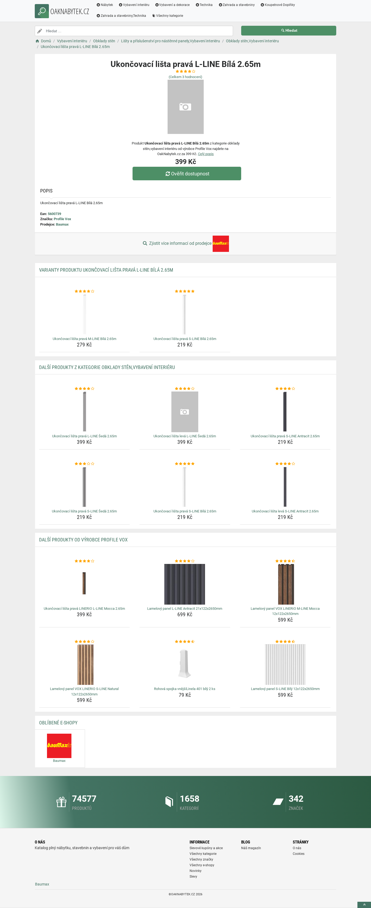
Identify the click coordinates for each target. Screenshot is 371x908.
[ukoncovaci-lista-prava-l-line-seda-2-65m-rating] (84, 389)
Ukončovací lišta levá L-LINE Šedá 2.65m (184, 436)
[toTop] (364, 905)
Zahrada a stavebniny (239, 5)
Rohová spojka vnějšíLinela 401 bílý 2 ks (184, 689)
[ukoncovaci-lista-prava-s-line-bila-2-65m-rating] (185, 291)
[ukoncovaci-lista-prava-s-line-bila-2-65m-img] (185, 314)
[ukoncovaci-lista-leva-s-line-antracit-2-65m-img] (285, 487)
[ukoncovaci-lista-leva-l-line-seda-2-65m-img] (185, 412)
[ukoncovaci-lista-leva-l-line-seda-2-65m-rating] (185, 389)
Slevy (193, 876)
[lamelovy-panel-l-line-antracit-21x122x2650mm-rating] (185, 561)
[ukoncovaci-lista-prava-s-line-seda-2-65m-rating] (84, 464)
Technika (206, 5)
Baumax (62, 224)
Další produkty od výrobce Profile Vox (83, 540)
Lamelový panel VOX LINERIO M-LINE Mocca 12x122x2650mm (285, 611)
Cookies (298, 854)
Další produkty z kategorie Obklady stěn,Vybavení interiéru (107, 367)
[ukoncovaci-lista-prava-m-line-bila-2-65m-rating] (84, 291)
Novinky (196, 871)
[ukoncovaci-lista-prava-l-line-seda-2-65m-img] (84, 412)
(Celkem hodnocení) (185, 77)
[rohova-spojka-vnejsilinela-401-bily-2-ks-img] (185, 664)
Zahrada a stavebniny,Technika (123, 16)
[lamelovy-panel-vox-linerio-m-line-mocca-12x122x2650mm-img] (285, 584)
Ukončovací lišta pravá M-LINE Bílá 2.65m (84, 339)
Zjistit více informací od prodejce (180, 243)
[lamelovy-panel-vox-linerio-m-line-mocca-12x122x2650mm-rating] (285, 561)
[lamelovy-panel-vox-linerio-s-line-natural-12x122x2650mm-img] (84, 664)
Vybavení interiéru (136, 5)
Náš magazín (251, 848)
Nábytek (107, 5)
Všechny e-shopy (202, 865)
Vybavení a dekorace (174, 5)
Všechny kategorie (169, 16)
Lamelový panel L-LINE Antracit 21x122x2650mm (184, 609)
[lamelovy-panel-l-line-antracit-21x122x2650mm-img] (185, 584)
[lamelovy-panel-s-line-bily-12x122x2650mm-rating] (285, 641)
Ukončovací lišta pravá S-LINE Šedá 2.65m (84, 511)
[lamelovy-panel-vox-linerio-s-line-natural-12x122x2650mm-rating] (84, 641)
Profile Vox (62, 219)
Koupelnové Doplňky (280, 5)
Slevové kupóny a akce (206, 848)
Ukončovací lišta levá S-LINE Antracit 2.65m (285, 511)
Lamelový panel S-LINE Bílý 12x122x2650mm (285, 689)
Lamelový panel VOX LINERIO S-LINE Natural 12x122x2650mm (84, 691)
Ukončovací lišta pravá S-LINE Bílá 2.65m (184, 339)
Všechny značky (201, 859)
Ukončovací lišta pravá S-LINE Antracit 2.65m (285, 436)
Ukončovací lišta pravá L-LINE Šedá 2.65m (84, 436)
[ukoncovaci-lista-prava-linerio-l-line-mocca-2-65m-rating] (84, 561)
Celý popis (206, 154)
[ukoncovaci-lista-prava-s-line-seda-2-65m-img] (84, 487)
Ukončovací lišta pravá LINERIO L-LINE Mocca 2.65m (84, 609)
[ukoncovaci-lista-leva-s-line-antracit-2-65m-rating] (285, 464)
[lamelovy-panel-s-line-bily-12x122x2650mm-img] (285, 664)
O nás (297, 848)
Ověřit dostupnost (190, 174)
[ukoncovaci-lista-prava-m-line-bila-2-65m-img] (84, 314)
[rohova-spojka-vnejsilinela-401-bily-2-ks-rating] (185, 641)
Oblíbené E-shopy (58, 723)
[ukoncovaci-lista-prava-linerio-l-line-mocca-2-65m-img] (84, 584)
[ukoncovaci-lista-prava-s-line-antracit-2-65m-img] (285, 412)
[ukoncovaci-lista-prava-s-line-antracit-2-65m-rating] (285, 389)
